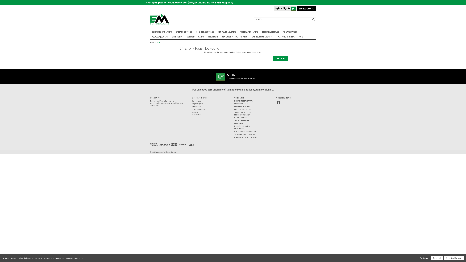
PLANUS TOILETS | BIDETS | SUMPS (290, 37)
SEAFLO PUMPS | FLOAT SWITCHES (234, 37)
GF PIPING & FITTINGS (184, 32)
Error (158, 42)
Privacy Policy (196, 114)
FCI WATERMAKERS (290, 32)
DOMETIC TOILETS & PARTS (162, 32)
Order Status (196, 106)
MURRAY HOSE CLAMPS (195, 37)
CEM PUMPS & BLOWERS (227, 32)
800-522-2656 (305, 8)
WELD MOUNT (213, 37)
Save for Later (196, 101)
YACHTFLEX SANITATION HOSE (262, 37)
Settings (424, 258)
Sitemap (195, 112)
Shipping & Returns (198, 109)
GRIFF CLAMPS (177, 37)
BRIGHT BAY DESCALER (270, 32)
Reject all (437, 258)
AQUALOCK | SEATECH (160, 37)
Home (152, 42)
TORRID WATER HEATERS (249, 32)
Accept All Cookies (454, 258)
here (270, 89)
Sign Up (286, 8)
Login (277, 8)
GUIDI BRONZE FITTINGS (205, 32)
